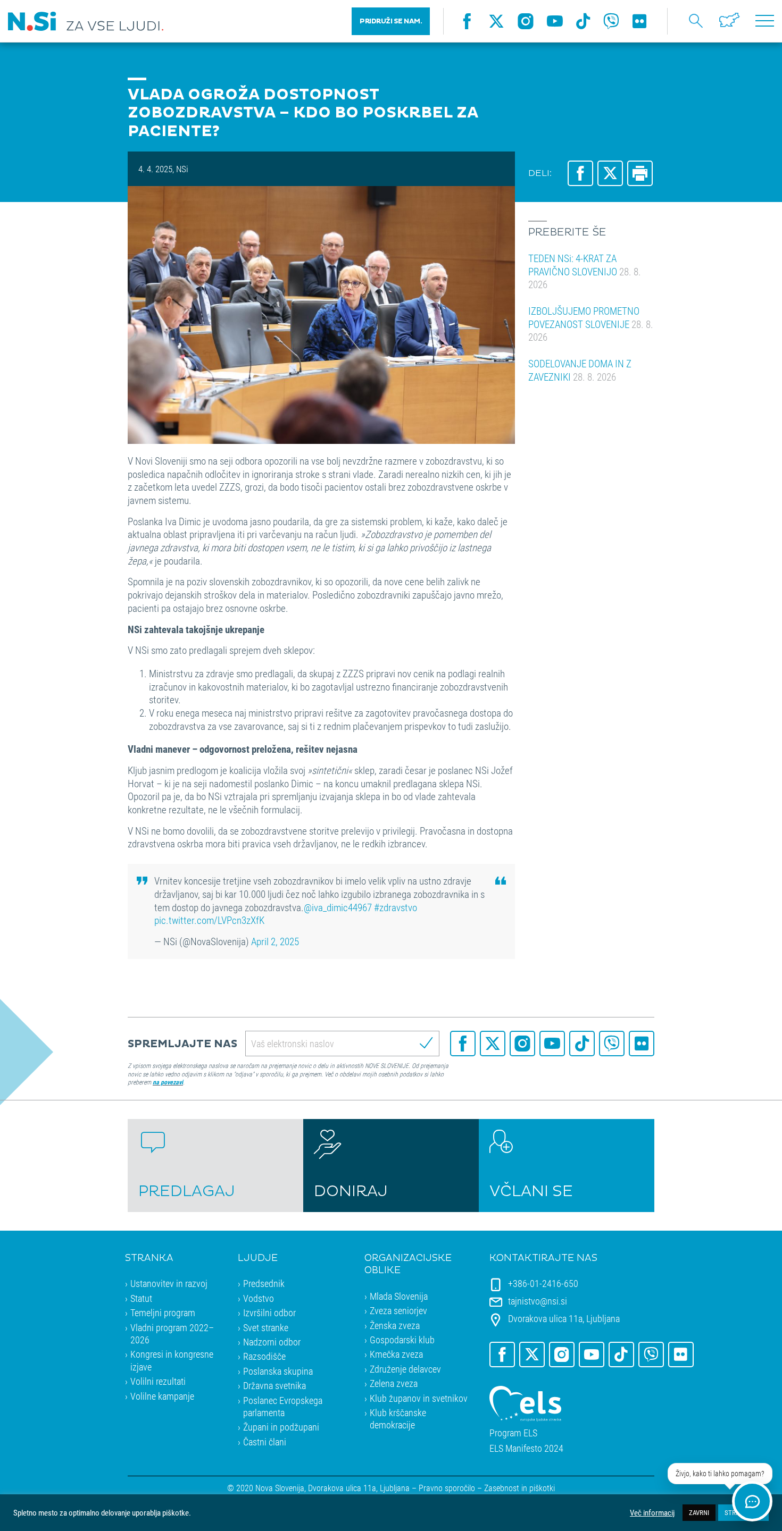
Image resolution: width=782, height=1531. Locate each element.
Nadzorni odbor (272, 1341)
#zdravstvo (395, 907)
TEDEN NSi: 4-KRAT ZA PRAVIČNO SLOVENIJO (584, 271)
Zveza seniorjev (398, 1310)
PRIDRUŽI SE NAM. (391, 21)
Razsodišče (264, 1356)
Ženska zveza (395, 1325)
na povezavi (168, 1082)
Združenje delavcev (405, 1368)
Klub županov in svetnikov (419, 1398)
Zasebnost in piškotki (519, 1487)
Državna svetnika (274, 1385)
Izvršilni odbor (269, 1312)
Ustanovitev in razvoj (168, 1283)
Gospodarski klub (402, 1339)
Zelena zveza (394, 1383)
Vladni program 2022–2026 (172, 1333)
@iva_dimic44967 (338, 907)
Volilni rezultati (158, 1381)
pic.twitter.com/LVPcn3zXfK (209, 920)
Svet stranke (265, 1327)
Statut (141, 1298)
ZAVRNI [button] (699, 1512)
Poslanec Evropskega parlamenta (282, 1406)
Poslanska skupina (278, 1371)
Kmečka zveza (396, 1354)
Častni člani (264, 1441)
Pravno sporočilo (447, 1487)
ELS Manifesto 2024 (526, 1448)
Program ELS (513, 1433)
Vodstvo (258, 1298)
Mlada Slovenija (399, 1296)
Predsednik (264, 1283)
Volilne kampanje (162, 1396)
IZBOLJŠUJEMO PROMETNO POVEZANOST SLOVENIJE (590, 323)
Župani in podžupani (281, 1426)
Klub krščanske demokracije (398, 1418)
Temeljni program (162, 1312)
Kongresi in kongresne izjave (171, 1360)
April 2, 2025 (275, 941)
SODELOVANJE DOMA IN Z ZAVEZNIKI (579, 370)
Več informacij (652, 1513)
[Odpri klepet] (752, 1501)
